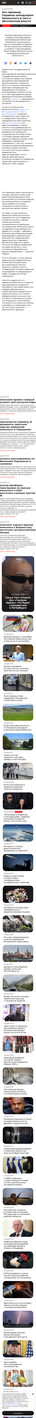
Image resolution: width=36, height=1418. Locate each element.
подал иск (23, 109)
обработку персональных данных (12, 1404)
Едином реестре (13, 123)
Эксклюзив (6, 26)
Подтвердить (18, 1413)
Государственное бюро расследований (14, 113)
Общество (15, 26)
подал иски (16, 99)
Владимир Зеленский (27, 26)
